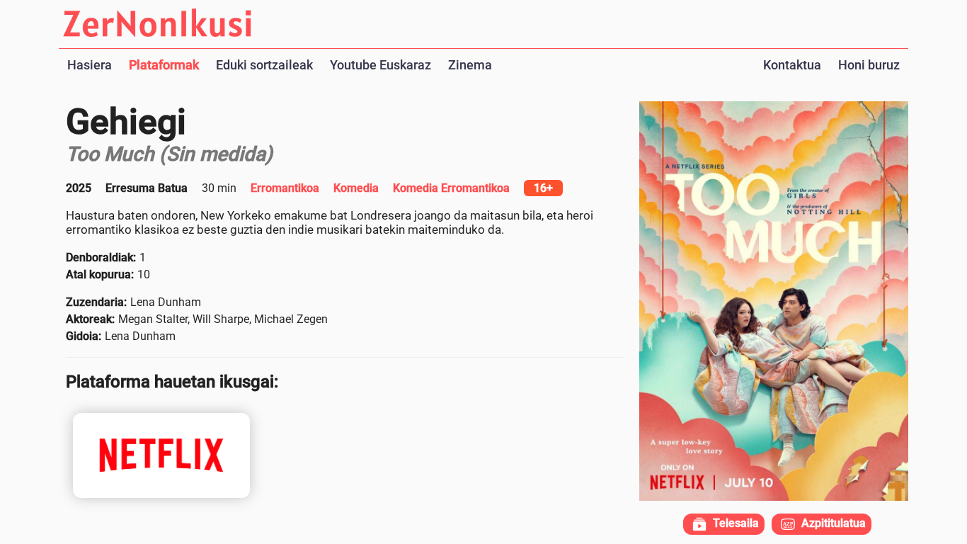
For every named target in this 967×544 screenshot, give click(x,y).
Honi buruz (869, 64)
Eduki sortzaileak (264, 64)
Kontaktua (792, 64)
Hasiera (89, 64)
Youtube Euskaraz (380, 64)
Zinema (470, 64)
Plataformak (164, 64)
